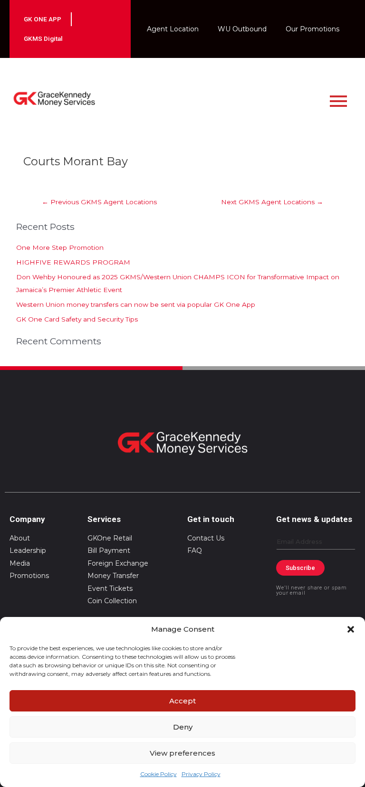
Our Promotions (312, 29)
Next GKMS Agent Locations (272, 202)
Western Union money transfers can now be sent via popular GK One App (135, 304)
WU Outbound (242, 29)
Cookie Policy (158, 774)
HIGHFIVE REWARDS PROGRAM (73, 262)
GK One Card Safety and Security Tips (77, 319)
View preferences (182, 753)
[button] (350, 629)
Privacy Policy (201, 774)
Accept (182, 700)
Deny (182, 726)
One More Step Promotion (60, 247)
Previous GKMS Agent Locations (99, 202)
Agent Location (173, 29)
